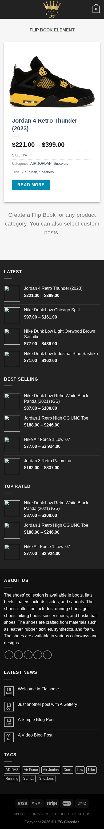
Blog (60, 814)
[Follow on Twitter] (28, 654)
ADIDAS (12, 770)
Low (80, 770)
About (19, 814)
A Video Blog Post (35, 735)
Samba (28, 778)
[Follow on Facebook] (9, 654)
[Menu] (7, 9)
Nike (91, 770)
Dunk (68, 770)
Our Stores (40, 814)
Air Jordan (29, 172)
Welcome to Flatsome (38, 689)
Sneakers (61, 164)
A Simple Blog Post (36, 719)
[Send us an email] (37, 654)
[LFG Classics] (52, 9)
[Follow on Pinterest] (47, 654)
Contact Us (79, 814)
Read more (31, 185)
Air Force (31, 770)
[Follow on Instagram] (18, 654)
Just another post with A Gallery (47, 704)
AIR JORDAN (40, 164)
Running (12, 778)
